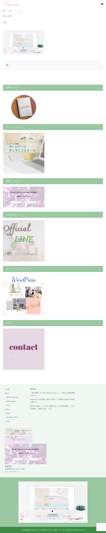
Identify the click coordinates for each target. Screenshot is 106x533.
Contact (7, 421)
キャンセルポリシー (12, 472)
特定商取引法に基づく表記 (15, 469)
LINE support (10, 401)
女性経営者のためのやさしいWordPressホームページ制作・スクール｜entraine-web (48, 530)
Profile (7, 389)
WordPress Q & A (12, 417)
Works (7, 409)
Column (7, 413)
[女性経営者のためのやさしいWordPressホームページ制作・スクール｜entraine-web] (11, 4)
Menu (7, 393)
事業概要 (8, 466)
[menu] (102, 4)
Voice (8, 405)
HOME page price (12, 397)
